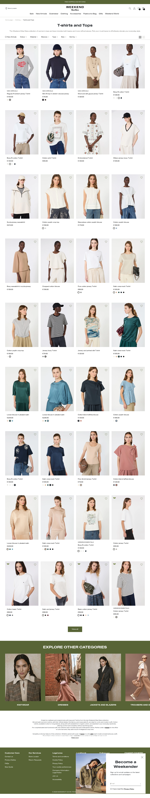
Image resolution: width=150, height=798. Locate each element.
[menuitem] (32, 15)
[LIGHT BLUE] (88, 615)
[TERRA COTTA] (81, 420)
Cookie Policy (57, 760)
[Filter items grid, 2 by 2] (143, 37)
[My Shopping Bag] (143, 8)
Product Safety (10, 760)
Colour (22, 37)
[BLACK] (123, 292)
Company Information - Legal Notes (61, 771)
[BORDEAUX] (48, 615)
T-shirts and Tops (28, 20)
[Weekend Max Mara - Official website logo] (75, 8)
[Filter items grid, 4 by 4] (140, 37)
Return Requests (35, 760)
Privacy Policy (57, 763)
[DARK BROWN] (45, 99)
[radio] (7, 99)
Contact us (9, 756)
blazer (107, 727)
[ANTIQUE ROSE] (7, 420)
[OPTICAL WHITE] (7, 615)
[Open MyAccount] (136, 8)
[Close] (142, 757)
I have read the (123, 789)
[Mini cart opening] (145, 8)
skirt (91, 734)
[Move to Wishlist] (35, 47)
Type (54, 37)
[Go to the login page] (134, 8)
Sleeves (44, 37)
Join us (55, 776)
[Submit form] (140, 784)
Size (62, 37)
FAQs (7, 763)
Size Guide (9, 767)
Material (33, 37)
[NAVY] (10, 99)
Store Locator (34, 756)
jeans (82, 734)
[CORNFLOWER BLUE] (116, 228)
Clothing (18, 20)
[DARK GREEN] (10, 420)
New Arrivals (11, 37)
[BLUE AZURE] (12, 420)
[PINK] (116, 292)
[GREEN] (118, 292)
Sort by (72, 37)
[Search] (130, 8)
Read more (75, 737)
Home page (9, 20)
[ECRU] (116, 549)
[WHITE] (114, 98)
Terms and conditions (60, 756)
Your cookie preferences (61, 767)
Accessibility (57, 779)
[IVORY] (7, 99)
